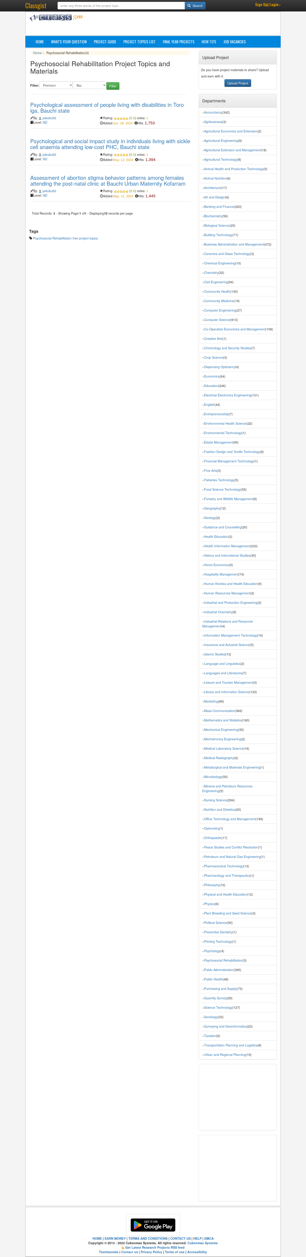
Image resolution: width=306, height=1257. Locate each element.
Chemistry (211, 272)
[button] (268, 4)
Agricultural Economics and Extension (230, 131)
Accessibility (197, 1252)
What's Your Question (69, 41)
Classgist (35, 5)
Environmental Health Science (225, 423)
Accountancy (213, 112)
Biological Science (217, 225)
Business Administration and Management (234, 244)
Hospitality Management (221, 574)
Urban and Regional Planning (225, 1054)
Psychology (212, 951)
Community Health (217, 291)
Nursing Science (215, 800)
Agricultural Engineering (221, 140)
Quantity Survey (215, 998)
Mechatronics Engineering (222, 739)
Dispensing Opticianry (219, 367)
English (209, 404)
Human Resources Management (227, 593)
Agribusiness (213, 121)
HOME (97, 1238)
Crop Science (213, 357)
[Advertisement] (174, 24)
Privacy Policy (151, 1252)
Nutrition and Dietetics (219, 809)
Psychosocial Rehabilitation (223, 960)
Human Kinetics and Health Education (231, 583)
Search (197, 5)
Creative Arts (213, 338)
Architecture (212, 187)
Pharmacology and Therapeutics (227, 875)
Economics (212, 376)
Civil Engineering (216, 282)
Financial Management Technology (229, 461)
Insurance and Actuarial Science (227, 644)
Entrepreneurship (216, 414)
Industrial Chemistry (218, 612)
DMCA (209, 1238)
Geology (210, 517)
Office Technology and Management (230, 819)
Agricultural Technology (220, 159)
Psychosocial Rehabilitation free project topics (65, 238)
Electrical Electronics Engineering (227, 395)
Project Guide (105, 41)
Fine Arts (210, 470)
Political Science (215, 922)
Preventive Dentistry (218, 932)
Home (40, 41)
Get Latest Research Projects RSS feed (155, 1247)
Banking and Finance (219, 206)
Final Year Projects (178, 41)
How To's (209, 41)
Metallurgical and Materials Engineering (232, 767)
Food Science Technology (222, 489)
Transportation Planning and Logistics (230, 1045)
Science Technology (218, 1007)
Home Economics (216, 565)
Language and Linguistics (222, 663)
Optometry (211, 828)
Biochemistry (213, 216)
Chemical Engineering (219, 263)
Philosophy (212, 885)
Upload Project (237, 83)
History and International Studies (227, 555)
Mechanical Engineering (221, 729)
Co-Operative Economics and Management (234, 329)
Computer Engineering (220, 310)
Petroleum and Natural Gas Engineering (232, 856)
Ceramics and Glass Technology (227, 253)
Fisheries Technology (219, 480)
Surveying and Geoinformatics (225, 1026)
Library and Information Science (226, 692)
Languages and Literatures (223, 673)
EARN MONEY (115, 1238)
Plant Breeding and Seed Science (228, 913)
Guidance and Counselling (222, 527)
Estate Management (218, 442)
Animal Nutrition (215, 178)
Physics (209, 903)
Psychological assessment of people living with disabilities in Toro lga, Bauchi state (107, 107)
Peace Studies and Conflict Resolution (231, 847)
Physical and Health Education (225, 894)
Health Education (216, 536)
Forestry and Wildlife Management (228, 499)
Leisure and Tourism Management (228, 682)
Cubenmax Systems (202, 1243)
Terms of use (175, 1252)
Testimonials (109, 1252)
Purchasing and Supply (220, 988)
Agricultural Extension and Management (232, 150)
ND (45, 122)
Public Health (213, 979)
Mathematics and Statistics (223, 720)
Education (211, 385)
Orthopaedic (213, 837)
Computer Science (217, 319)
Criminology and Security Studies (227, 348)
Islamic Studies (214, 654)
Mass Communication (219, 710)
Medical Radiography (219, 758)
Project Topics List (139, 41)
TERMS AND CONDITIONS (148, 1238)
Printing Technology (218, 941)
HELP (197, 1238)
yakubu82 (49, 118)
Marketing (211, 701)
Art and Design (214, 197)
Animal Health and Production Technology (233, 169)
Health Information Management (227, 546)
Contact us (129, 1252)
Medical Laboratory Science (224, 748)
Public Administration (219, 969)
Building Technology (218, 235)
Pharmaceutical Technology (223, 866)
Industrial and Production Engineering (230, 602)
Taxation (210, 1035)
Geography (212, 508)
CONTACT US (180, 1238)
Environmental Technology (223, 433)
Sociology (211, 1017)
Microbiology (213, 776)
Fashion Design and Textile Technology (232, 451)
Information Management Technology (230, 635)
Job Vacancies (234, 41)
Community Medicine (219, 301)
